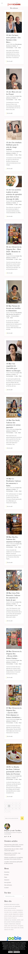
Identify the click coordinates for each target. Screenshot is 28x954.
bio (15, 908)
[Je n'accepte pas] (26, 947)
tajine (15, 927)
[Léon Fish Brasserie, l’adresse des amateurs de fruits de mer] (14, 580)
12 (12, 808)
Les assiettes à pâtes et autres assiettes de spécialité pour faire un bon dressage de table (14, 194)
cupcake (10, 914)
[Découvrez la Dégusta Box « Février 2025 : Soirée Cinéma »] (14, 638)
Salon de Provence (12, 925)
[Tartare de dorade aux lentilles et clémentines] (14, 291)
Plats (7, 314)
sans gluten (20, 925)
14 (19, 808)
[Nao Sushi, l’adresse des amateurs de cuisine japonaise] (14, 407)
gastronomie (16, 916)
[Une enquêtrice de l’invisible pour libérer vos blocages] (14, 350)
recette (6, 923)
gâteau (21, 916)
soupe (12, 927)
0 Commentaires (15, 316)
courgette (14, 912)
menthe (18, 919)
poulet (8, 921)
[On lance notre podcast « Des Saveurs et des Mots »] (14, 22)
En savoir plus (16, 952)
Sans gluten (16, 314)
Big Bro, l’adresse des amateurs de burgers (13, 539)
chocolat (6, 912)
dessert (21, 914)
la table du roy (7, 919)
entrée (6, 916)
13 (16, 808)
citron (10, 912)
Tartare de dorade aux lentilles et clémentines (13, 308)
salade (5, 925)
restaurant (18, 923)
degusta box (16, 914)
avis (9, 908)
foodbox (10, 916)
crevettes (20, 912)
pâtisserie (18, 921)
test (18, 927)
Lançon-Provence (12, 917)
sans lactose (7, 927)
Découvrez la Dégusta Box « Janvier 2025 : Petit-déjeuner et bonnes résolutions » (13, 712)
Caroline (14, 46)
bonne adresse (7, 910)
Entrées (6, 874)
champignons (19, 910)
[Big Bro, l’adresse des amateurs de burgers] (14, 524)
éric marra (10, 929)
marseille (14, 919)
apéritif (6, 908)
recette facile (11, 923)
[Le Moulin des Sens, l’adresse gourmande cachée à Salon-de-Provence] (14, 754)
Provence (13, 921)
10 (5, 808)
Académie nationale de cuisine (11, 904)
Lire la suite (10, 61)
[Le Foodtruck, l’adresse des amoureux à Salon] (14, 465)
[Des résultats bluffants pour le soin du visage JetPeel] (14, 130)
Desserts (6, 879)
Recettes (8, 46)
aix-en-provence (8, 906)
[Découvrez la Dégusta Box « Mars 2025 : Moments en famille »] (14, 234)
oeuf (22, 919)
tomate (21, 927)
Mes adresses (18, 44)
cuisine (6, 914)
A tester (17, 96)
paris (5, 921)
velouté (6, 929)
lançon (5, 917)
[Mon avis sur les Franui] (14, 79)
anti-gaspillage (16, 906)
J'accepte (10, 952)
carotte (14, 910)
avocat (12, 908)
